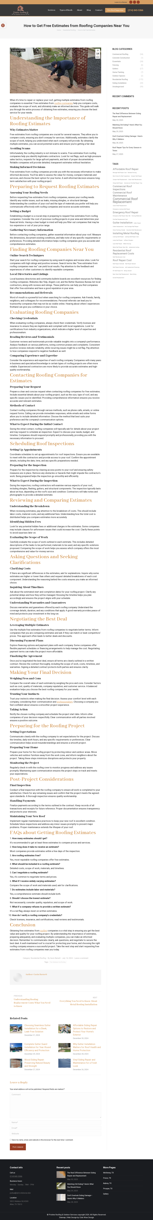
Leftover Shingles (128, 240)
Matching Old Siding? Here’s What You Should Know (127, 126)
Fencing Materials (136, 216)
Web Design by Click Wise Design (80, 1217)
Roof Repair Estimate (118, 264)
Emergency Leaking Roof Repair (121, 209)
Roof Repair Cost (122, 260)
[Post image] (16, 1028)
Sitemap (62, 1217)
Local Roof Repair (117, 243)
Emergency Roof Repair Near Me (121, 216)
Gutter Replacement (118, 226)
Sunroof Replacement (118, 277)
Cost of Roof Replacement (120, 205)
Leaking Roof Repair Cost (132, 237)
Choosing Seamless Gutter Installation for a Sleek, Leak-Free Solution (37, 1028)
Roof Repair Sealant (130, 264)
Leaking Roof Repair (118, 237)
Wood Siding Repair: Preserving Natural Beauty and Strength (37, 1062)
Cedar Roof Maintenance (135, 179)
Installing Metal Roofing (126, 233)
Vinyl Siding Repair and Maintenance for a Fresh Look (85, 1062)
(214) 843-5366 (135, 10)
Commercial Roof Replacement (125, 200)
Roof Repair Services (118, 267)
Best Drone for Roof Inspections (121, 176)
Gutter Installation (123, 222)
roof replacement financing (132, 267)
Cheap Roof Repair (118, 183)
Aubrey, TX (107, 1183)
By (54, 958)
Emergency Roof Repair (125, 212)
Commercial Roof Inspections (122, 188)
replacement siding (134, 247)
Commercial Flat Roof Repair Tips (133, 183)
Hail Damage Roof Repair (131, 226)
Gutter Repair (137, 223)
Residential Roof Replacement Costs (123, 252)
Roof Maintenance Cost (119, 257)
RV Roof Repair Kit (118, 270)
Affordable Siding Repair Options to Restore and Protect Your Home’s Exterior (85, 1030)
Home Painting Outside (119, 230)
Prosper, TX (107, 1189)
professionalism (65, 701)
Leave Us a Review (121, 2)
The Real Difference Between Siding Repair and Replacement (126, 115)
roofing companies (63, 103)
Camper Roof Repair (136, 176)
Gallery (106, 1194)
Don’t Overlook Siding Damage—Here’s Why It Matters (127, 137)
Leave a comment (81, 958)
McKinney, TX (108, 1173)
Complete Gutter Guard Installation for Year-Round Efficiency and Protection (37, 1047)
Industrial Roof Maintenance (134, 230)
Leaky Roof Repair (118, 240)
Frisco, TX (107, 1178)
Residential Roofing (18, 50)
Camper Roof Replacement (120, 179)
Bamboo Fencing (132, 172)
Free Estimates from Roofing (58, 962)
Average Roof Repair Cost (120, 172)
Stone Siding (133, 274)
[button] (3, 25)
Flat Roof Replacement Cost (120, 219)
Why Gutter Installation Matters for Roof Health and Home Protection (87, 1047)
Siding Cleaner (128, 270)
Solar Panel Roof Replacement (121, 274)
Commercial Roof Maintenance (122, 194)
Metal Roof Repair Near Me (120, 247)
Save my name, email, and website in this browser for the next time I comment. (42, 1140)
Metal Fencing (127, 243)
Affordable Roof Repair (126, 169)
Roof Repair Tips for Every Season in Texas (126, 149)
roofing (43, 930)
